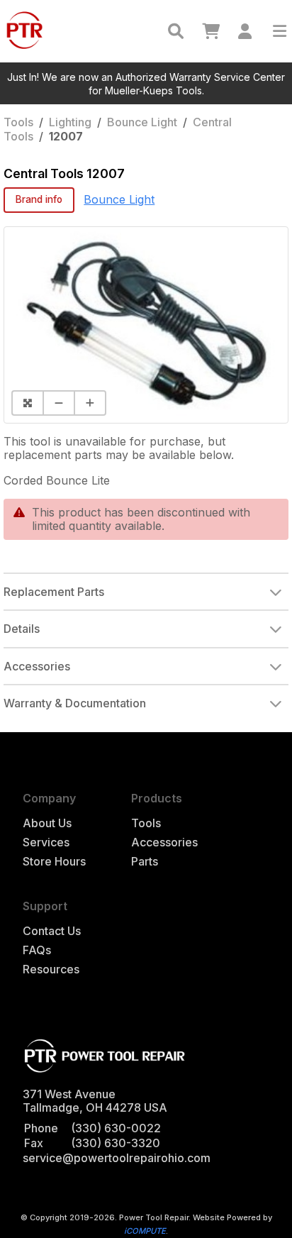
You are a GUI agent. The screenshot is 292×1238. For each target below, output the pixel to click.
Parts (144, 861)
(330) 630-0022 (116, 1128)
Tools (18, 122)
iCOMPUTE (145, 1231)
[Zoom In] (90, 403)
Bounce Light (142, 122)
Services (46, 842)
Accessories (164, 842)
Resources (51, 969)
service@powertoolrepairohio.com (116, 1158)
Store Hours (54, 861)
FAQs (37, 950)
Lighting (70, 122)
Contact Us (52, 931)
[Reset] (27, 403)
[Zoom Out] (58, 403)
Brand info (39, 199)
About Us (47, 823)
